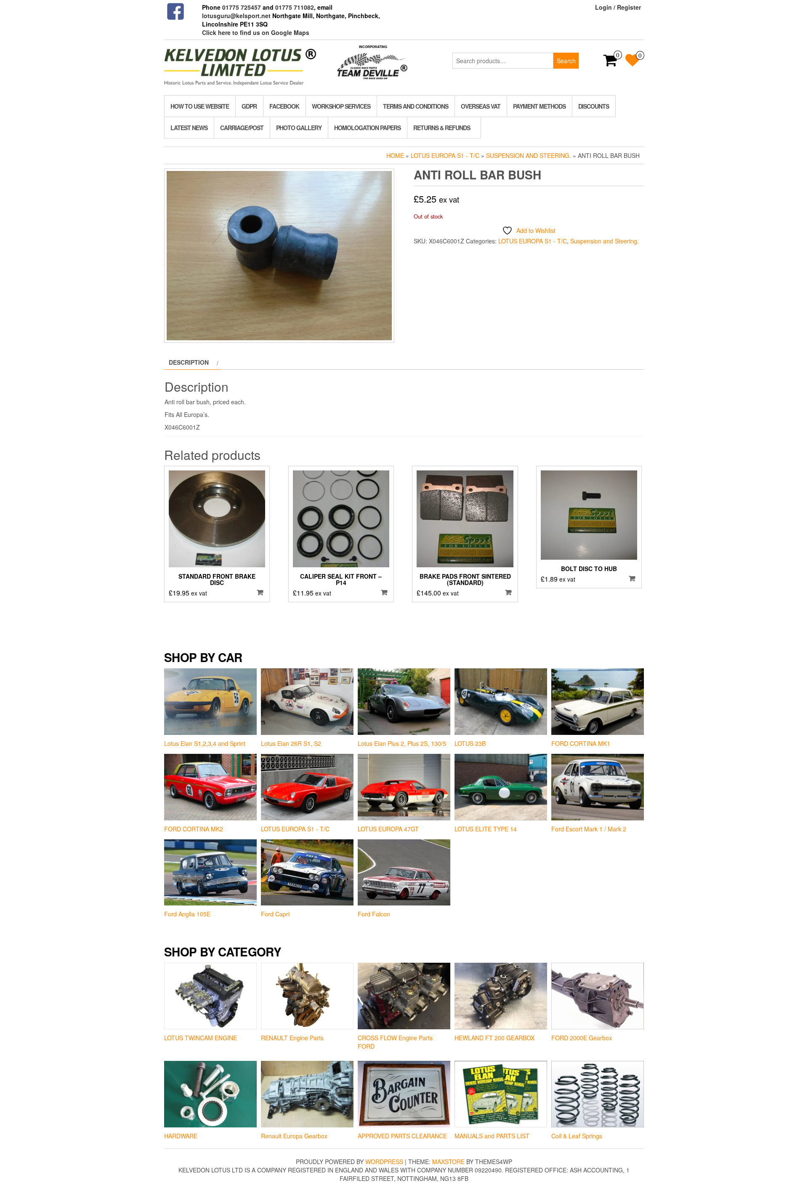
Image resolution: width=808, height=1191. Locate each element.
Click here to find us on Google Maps (255, 32)
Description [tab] (189, 362)
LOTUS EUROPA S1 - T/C (445, 155)
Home (395, 155)
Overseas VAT (480, 106)
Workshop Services (341, 106)
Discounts (593, 106)
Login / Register (618, 7)
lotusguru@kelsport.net (236, 15)
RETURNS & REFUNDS (441, 127)
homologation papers (367, 127)
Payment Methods (539, 106)
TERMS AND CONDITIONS (415, 106)
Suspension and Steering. (528, 155)
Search (566, 60)
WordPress (384, 1161)
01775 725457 (241, 7)
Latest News (188, 127)
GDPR (249, 106)
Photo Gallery (299, 127)
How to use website (199, 106)
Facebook (284, 106)
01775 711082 (294, 7)
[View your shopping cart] (610, 63)
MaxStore (448, 1161)
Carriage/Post (241, 127)
